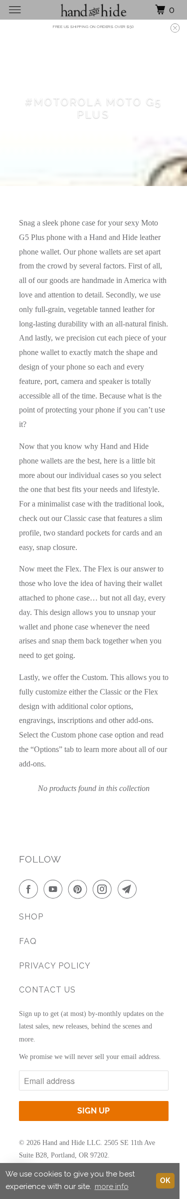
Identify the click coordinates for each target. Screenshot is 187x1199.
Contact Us (47, 989)
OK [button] (165, 1180)
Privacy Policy (55, 965)
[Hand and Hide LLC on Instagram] (104, 889)
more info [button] (112, 1186)
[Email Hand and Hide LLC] (129, 889)
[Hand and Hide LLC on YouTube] (54, 889)
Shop (31, 917)
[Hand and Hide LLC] (94, 10)
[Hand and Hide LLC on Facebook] (30, 889)
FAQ (28, 941)
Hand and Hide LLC (71, 1142)
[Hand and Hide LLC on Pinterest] (79, 889)
